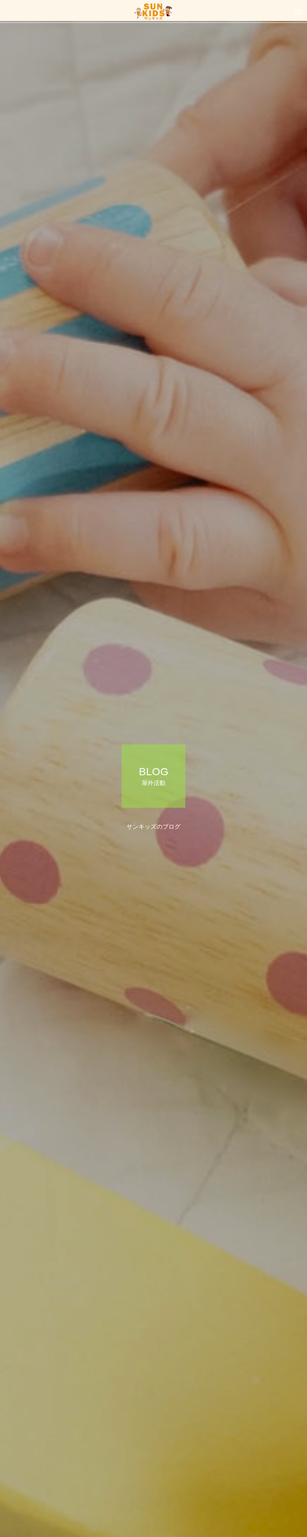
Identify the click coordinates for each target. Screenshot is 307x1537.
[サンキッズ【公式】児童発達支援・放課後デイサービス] (153, 11)
